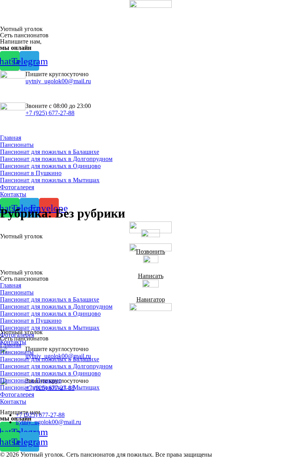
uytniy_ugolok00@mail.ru (58, 81)
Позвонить (150, 251)
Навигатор (150, 299)
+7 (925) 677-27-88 (49, 113)
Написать (150, 276)
